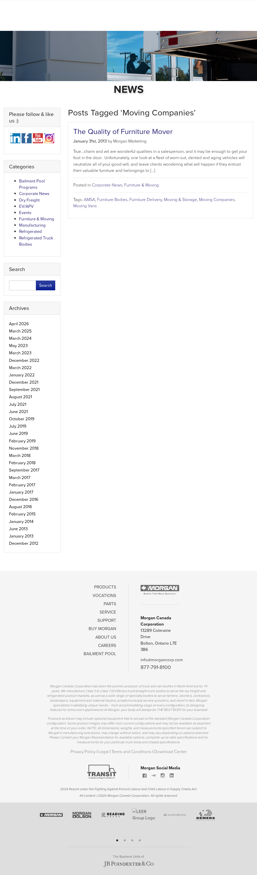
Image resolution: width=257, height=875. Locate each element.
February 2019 (22, 441)
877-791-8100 (156, 667)
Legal (104, 752)
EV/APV (26, 206)
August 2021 (20, 397)
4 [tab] (139, 840)
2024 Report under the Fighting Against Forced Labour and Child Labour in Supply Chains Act (128, 788)
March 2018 (20, 455)
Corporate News (107, 185)
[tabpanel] (51, 817)
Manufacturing (32, 225)
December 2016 (23, 499)
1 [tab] (117, 840)
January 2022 (22, 375)
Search (45, 285)
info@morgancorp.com (162, 660)
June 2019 (18, 433)
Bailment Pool (100, 654)
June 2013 (18, 529)
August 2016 (20, 507)
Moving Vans (85, 206)
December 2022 (24, 360)
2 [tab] (124, 840)
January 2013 (21, 536)
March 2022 (20, 368)
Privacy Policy (84, 752)
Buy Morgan (102, 629)
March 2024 (20, 338)
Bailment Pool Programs (32, 184)
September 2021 (24, 389)
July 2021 (17, 404)
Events (25, 213)
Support (106, 620)
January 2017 (21, 492)
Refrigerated (30, 231)
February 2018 (22, 463)
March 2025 (20, 331)
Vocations (104, 595)
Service (108, 612)
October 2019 (21, 419)
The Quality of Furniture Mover (123, 131)
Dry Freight (29, 200)
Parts (110, 604)
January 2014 (21, 521)
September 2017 (24, 470)
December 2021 (23, 382)
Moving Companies (217, 199)
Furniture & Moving (141, 185)
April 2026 (19, 324)
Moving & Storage (180, 199)
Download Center (170, 752)
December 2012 (23, 543)
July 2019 (17, 426)
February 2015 (22, 514)
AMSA (89, 199)
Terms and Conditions (131, 752)
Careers (107, 645)
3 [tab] (132, 840)
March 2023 (20, 353)
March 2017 (19, 478)
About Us (105, 637)
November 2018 (24, 448)
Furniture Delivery (146, 199)
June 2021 (18, 412)
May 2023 (18, 346)
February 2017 (22, 485)
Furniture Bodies (112, 199)
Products (105, 587)
